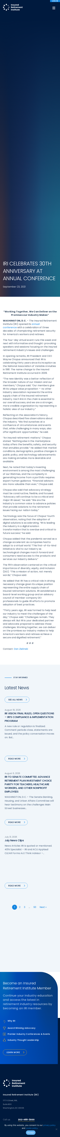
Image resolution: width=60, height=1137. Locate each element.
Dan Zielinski (21, 649)
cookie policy (32, 1128)
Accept (30, 1132)
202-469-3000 (26, 1119)
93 (34, 907)
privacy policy (49, 1125)
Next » (43, 907)
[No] (56, 1129)
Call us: (7, 1119)
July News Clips (14, 840)
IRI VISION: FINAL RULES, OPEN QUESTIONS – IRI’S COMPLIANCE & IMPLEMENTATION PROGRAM (29, 717)
